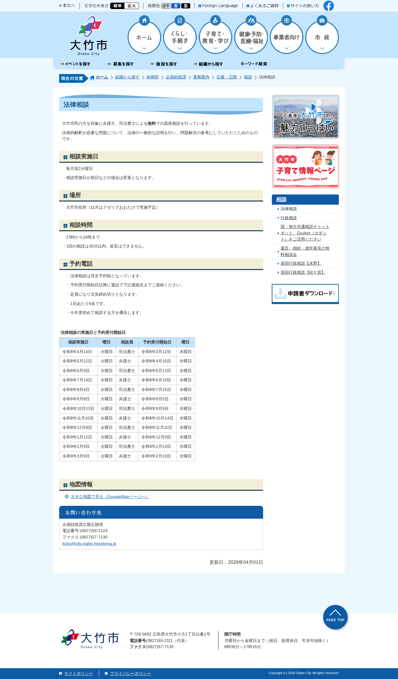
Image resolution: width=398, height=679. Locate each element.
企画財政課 (176, 77)
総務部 (153, 77)
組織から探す (127, 77)
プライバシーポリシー (130, 673)
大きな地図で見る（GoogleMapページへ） (110, 496)
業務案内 (201, 77)
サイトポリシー (78, 673)
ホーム (102, 77)
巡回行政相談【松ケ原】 (303, 272)
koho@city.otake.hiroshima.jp (89, 543)
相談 (248, 77)
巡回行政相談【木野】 (301, 263)
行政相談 (289, 217)
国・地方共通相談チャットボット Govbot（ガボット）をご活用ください (305, 232)
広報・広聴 (226, 77)
